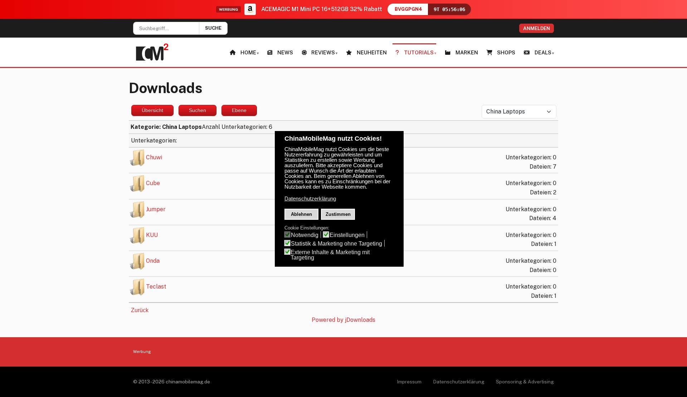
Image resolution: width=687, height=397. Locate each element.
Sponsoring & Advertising (525, 381)
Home (248, 52)
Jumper (156, 209)
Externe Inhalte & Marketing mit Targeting (330, 255)
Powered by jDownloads (343, 319)
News (285, 52)
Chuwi (154, 157)
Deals (543, 52)
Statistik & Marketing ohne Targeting (336, 243)
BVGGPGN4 (408, 9)
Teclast (156, 286)
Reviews (323, 52)
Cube (153, 183)
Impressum (409, 381)
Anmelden (536, 28)
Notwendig (304, 235)
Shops (506, 52)
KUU (152, 235)
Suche (213, 28)
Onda (153, 260)
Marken (466, 52)
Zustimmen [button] (338, 214)
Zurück (139, 310)
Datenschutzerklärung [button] (310, 199)
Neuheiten (372, 52)
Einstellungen (347, 235)
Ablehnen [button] (301, 214)
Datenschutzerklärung (458, 381)
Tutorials (419, 52)
